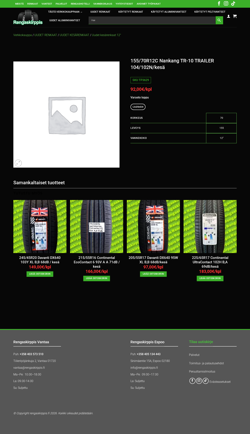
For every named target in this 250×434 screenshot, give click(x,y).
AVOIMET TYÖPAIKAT (149, 3)
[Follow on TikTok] (233, 3)
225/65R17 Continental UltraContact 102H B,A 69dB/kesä (210, 262)
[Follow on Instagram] (226, 3)
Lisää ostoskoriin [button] (40, 274)
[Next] (236, 259)
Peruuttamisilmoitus (202, 371)
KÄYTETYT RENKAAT (130, 11)
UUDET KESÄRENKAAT (74, 35)
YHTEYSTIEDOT (124, 3)
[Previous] (13, 259)
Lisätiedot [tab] (138, 106)
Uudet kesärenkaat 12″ (106, 35)
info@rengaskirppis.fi (144, 367)
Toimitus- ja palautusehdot (206, 363)
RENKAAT (32, 3)
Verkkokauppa (22, 35)
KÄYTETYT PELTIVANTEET (209, 11)
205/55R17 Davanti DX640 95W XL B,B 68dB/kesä (153, 260)
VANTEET (47, 3)
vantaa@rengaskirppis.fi (29, 367)
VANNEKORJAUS (102, 3)
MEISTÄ (19, 3)
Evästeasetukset (220, 382)
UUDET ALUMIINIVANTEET (64, 20)
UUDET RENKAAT (100, 11)
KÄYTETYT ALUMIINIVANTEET (168, 11)
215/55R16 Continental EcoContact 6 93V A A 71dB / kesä (97, 262)
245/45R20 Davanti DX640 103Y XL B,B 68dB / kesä (40, 260)
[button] (228, 16)
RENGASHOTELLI (80, 3)
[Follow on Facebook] (219, 3)
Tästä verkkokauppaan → (65, 11)
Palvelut (194, 355)
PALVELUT (61, 3)
